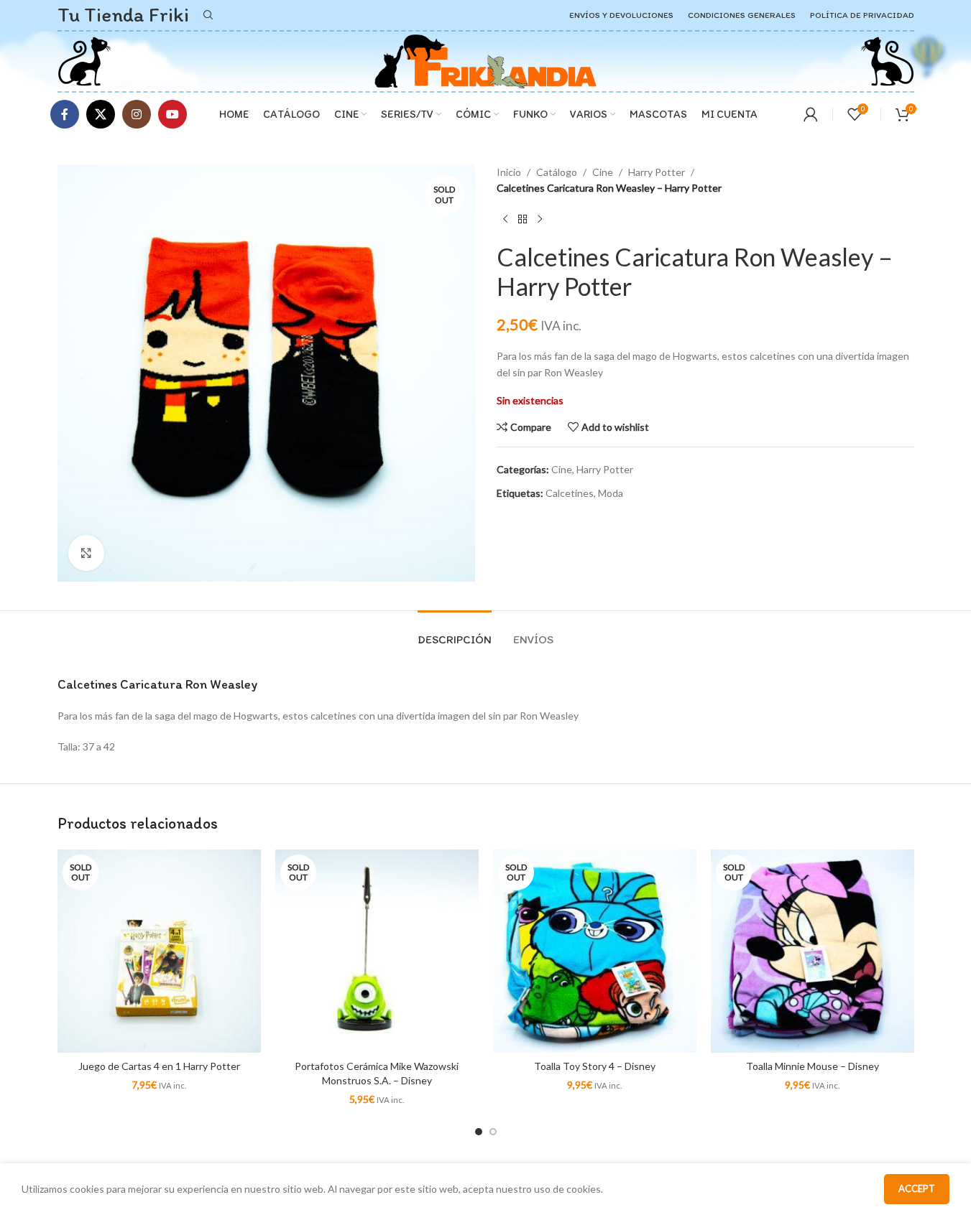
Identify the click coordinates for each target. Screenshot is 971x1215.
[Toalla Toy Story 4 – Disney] (594, 951)
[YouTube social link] (172, 114)
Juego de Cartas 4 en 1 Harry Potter (159, 1066)
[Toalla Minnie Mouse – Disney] (812, 951)
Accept (916, 1188)
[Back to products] (522, 219)
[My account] (810, 114)
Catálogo (556, 172)
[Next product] (539, 219)
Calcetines (570, 493)
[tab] (455, 632)
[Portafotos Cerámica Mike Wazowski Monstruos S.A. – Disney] (377, 951)
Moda (610, 493)
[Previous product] (505, 219)
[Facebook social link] (64, 114)
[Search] (208, 15)
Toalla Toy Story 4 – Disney (594, 1066)
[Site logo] (84, 60)
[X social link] (100, 114)
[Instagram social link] (136, 114)
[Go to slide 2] (493, 1131)
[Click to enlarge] (86, 553)
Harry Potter (656, 172)
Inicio (509, 172)
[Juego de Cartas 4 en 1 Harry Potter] (159, 951)
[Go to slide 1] (478, 1131)
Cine (602, 172)
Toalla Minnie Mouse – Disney (812, 1066)
